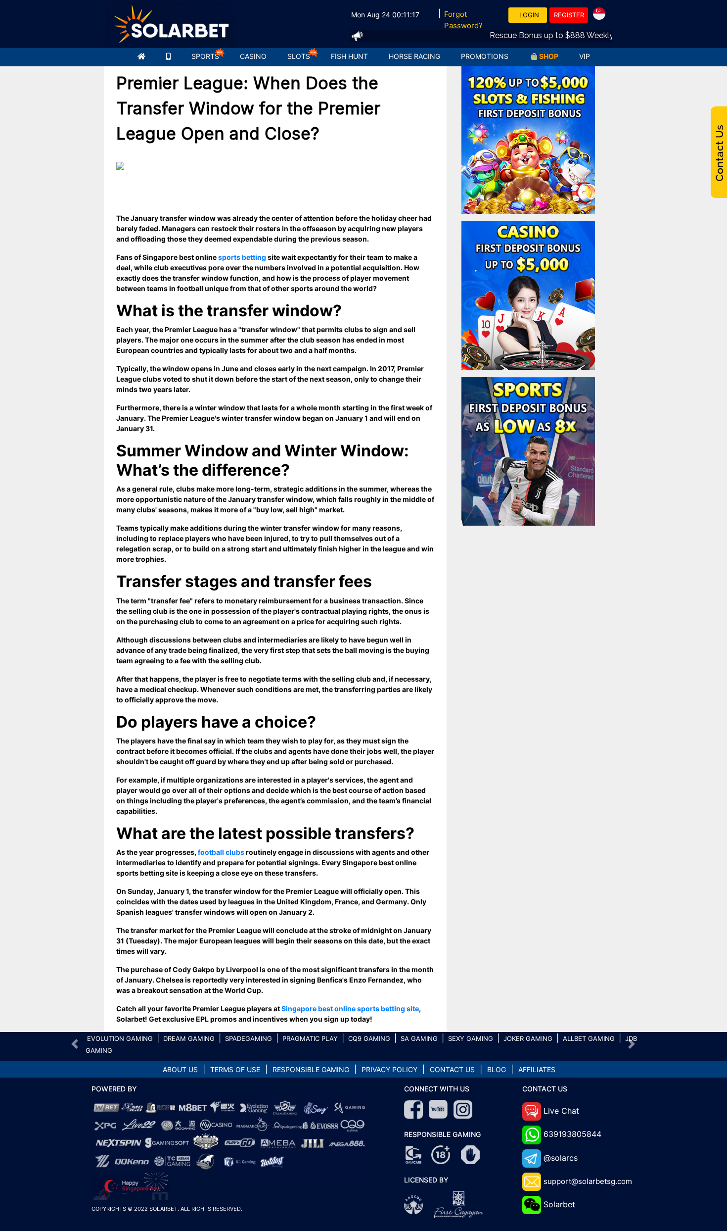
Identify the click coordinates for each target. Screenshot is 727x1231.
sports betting (242, 257)
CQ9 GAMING (369, 1038)
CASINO (253, 56)
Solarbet (559, 1204)
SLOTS (298, 56)
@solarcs (561, 1158)
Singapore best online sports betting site (350, 1008)
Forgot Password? (463, 19)
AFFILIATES (536, 1069)
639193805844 (572, 1134)
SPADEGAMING (248, 1038)
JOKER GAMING (527, 1038)
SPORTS (205, 56)
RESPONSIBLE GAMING (311, 1069)
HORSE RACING (414, 56)
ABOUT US (180, 1069)
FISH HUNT (349, 56)
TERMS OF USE (235, 1069)
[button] (75, 1044)
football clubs (221, 852)
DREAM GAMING (189, 1038)
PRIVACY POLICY (389, 1069)
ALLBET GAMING (589, 1038)
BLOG (496, 1069)
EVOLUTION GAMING (120, 1038)
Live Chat (561, 1111)
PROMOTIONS (484, 56)
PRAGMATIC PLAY (310, 1038)
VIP (584, 56)
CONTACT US (452, 1069)
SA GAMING (419, 1038)
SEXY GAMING (470, 1038)
